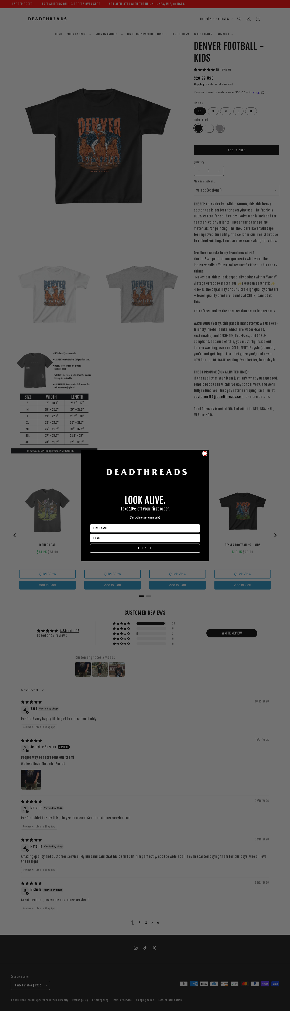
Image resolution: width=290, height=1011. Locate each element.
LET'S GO (145, 548)
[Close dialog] (205, 453)
